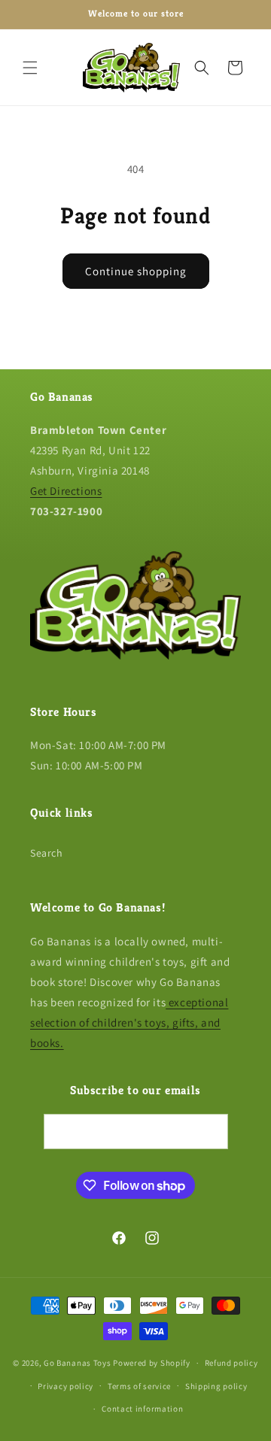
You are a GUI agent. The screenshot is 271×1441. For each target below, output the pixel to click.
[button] (30, 67)
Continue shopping (136, 271)
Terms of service (139, 1386)
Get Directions (66, 491)
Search (46, 853)
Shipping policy (216, 1386)
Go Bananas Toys (77, 1363)
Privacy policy (65, 1386)
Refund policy (231, 1363)
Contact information (142, 1408)
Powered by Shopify (151, 1363)
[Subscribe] (210, 1131)
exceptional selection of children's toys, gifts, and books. (129, 1022)
